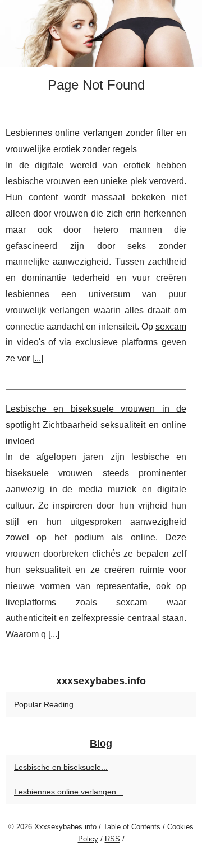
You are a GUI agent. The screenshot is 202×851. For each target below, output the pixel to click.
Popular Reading (44, 704)
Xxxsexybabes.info (65, 826)
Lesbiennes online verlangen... (68, 791)
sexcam (170, 326)
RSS (112, 839)
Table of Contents (131, 826)
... (37, 358)
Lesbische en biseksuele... (61, 767)
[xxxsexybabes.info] (101, 33)
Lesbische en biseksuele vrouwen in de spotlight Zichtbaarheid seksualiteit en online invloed (96, 425)
